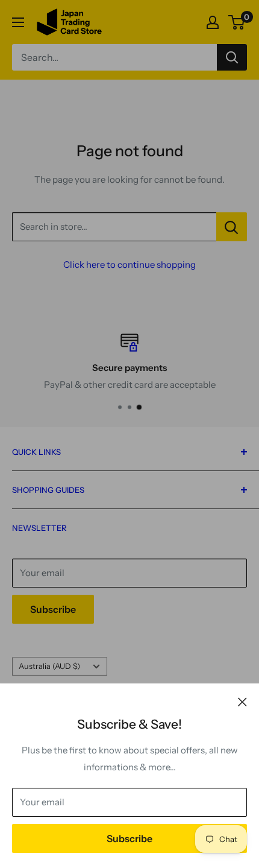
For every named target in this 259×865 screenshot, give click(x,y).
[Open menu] (18, 22)
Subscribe (129, 838)
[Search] (232, 57)
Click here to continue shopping (129, 264)
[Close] (242, 701)
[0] (237, 22)
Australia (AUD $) (49, 666)
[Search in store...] (231, 226)
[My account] (213, 22)
